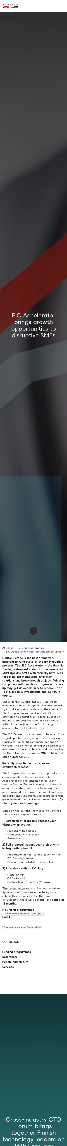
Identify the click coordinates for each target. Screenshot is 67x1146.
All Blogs (7, 647)
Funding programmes (30, 647)
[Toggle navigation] (61, 6)
